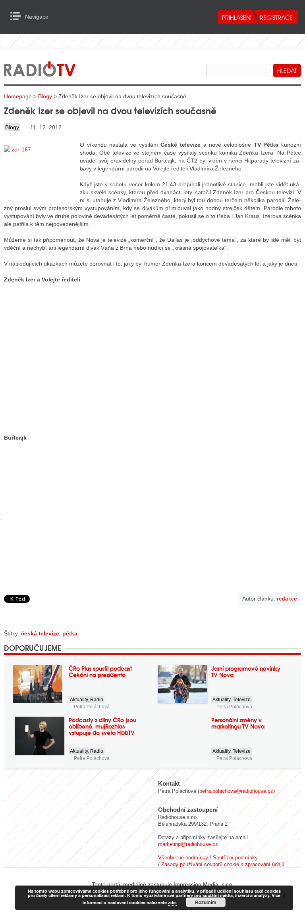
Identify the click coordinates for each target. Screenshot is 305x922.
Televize (242, 699)
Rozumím (205, 902)
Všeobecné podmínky (183, 858)
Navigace (17, 16)
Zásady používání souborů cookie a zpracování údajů (222, 864)
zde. (172, 902)
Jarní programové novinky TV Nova (245, 671)
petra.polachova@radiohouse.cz (236, 791)
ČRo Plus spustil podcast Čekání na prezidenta (100, 671)
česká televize (40, 633)
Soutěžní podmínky (235, 858)
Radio (96, 699)
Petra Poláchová (92, 707)
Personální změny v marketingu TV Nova (237, 723)
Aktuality (79, 699)
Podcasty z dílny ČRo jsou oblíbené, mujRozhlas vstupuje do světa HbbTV (102, 726)
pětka (69, 633)
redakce (287, 598)
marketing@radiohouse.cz (188, 844)
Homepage (18, 96)
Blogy (45, 96)
